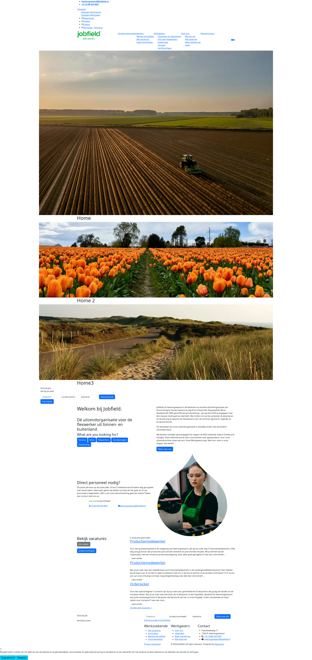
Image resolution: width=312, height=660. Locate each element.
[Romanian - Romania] (91, 27)
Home (120, 33)
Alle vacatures (142, 39)
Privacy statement (152, 644)
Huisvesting (84, 444)
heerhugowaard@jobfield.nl (95, 1)
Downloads (163, 42)
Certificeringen (164, 48)
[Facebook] (233, 40)
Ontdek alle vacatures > (141, 607)
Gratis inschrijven (87, 550)
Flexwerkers (138, 33)
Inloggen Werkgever (90, 15)
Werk (92, 440)
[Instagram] (232, 40)
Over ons (185, 33)
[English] (85, 21)
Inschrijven (47, 401)
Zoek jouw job (107, 397)
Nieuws (203, 33)
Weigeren (22, 657)
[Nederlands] (87, 18)
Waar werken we (192, 42)
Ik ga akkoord (8, 657)
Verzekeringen (119, 440)
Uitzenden (179, 633)
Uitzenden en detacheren (169, 36)
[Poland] (85, 24)
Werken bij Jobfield (145, 36)
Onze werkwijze (155, 639)
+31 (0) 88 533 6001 (90, 4)
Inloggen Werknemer (91, 12)
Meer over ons (164, 449)
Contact (210, 33)
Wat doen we (191, 39)
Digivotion (219, 644)
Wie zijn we (190, 36)
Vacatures (128, 33)
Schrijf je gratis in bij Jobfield (157, 620)
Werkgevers (159, 33)
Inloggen (82, 9)
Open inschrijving (144, 42)
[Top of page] (1, 613)
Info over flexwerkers (167, 39)
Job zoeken (84, 544)
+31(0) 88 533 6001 (99, 506)
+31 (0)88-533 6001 (213, 636)
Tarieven (162, 45)
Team (187, 45)
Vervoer (82, 440)
